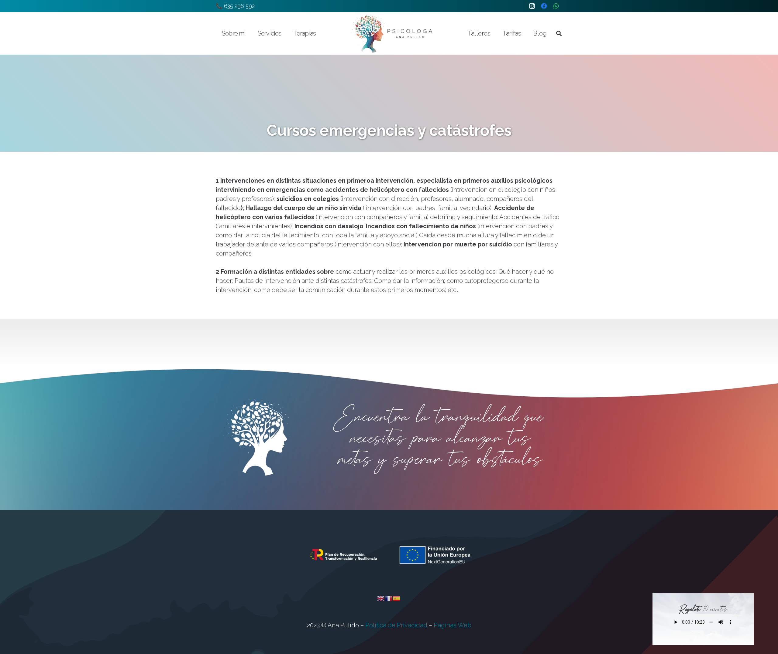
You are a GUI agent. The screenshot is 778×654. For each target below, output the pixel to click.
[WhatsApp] (556, 6)
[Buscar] (559, 33)
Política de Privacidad (396, 625)
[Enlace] (392, 33)
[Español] (397, 597)
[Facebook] (544, 6)
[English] (381, 597)
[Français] (389, 597)
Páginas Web (452, 625)
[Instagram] (532, 6)
